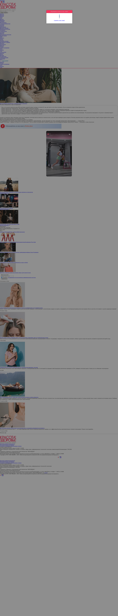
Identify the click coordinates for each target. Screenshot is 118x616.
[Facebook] (59, 16)
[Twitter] (59, 15)
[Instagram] (59, 18)
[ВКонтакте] (59, 17)
